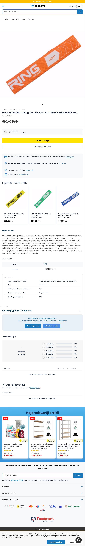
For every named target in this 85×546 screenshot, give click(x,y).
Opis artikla (8, 230)
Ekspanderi (31, 19)
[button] (72, 6)
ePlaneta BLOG (17, 480)
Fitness (23, 19)
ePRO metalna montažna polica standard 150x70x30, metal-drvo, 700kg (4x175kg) (42, 446)
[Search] (80, 11)
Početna (7, 19)
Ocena (59, 368)
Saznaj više (70, 157)
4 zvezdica (50, 347)
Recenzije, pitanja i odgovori (16, 310)
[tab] (41, 231)
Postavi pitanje (33, 326)
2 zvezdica (50, 354)
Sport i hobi (15, 19)
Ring (45, 264)
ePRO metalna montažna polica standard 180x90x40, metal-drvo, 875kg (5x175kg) (69, 446)
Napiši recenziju (52, 326)
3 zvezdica (50, 350)
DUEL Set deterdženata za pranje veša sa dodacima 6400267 (13, 446)
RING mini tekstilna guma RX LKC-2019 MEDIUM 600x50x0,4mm (14, 216)
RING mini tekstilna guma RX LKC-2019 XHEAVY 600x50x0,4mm (68, 216)
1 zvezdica (50, 357)
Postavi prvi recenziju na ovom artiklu (14, 109)
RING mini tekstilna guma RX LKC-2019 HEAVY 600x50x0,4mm (41, 216)
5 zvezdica (50, 343)
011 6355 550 (44, 529)
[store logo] (38, 6)
